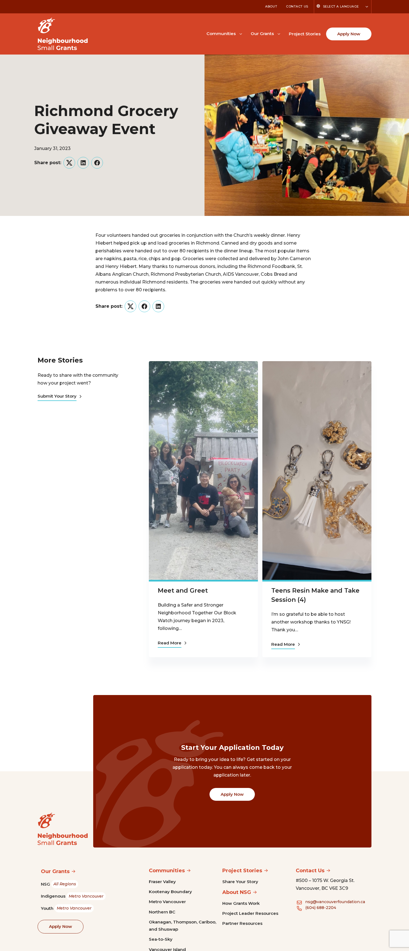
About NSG (236, 892)
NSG (58, 884)
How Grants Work (241, 903)
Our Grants (262, 33)
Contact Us (297, 6)
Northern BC (162, 912)
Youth (66, 908)
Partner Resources (242, 923)
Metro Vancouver (167, 901)
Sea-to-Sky (161, 939)
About (271, 6)
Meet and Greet (183, 590)
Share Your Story (240, 881)
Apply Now (348, 33)
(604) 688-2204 (320, 907)
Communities (221, 33)
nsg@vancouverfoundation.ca (335, 901)
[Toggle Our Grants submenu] (278, 33)
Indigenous (72, 896)
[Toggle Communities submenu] (240, 33)
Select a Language (341, 6)
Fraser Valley (162, 881)
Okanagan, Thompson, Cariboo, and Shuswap (182, 925)
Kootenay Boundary (170, 891)
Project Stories (305, 33)
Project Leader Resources (250, 913)
